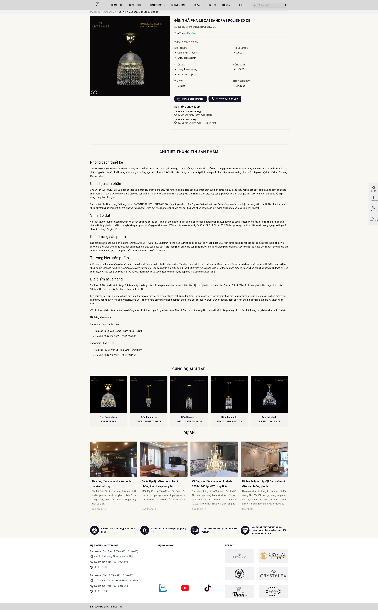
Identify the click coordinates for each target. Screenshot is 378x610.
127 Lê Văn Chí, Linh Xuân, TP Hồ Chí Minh (197, 123)
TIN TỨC (211, 5)
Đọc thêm (101, 509)
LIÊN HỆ (243, 5)
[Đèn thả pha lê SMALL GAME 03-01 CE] (148, 394)
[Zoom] (94, 92)
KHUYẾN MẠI (178, 5)
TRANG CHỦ (117, 5)
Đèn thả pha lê (109, 12)
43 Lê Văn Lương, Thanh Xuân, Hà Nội (195, 115)
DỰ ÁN (197, 5)
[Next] (289, 469)
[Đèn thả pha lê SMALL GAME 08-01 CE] (189, 394)
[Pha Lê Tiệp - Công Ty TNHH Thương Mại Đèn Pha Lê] (97, 5)
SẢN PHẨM (156, 5)
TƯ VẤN (226, 5)
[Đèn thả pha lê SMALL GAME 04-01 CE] (229, 394)
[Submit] (284, 5)
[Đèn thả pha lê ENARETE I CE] (108, 394)
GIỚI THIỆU (135, 5)
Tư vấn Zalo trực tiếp (192, 99)
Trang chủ (95, 12)
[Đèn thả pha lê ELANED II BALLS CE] (269, 394)
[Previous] (88, 469)
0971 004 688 (227, 99)
